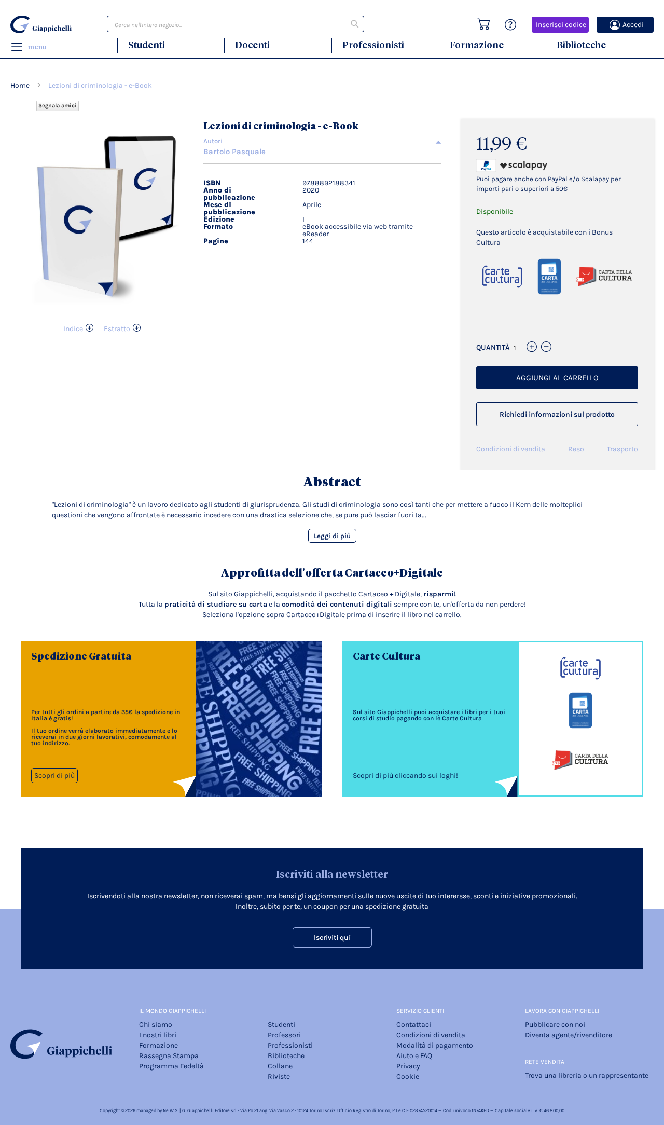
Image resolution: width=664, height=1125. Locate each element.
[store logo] (42, 24)
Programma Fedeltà (171, 1066)
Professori (284, 1035)
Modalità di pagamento (434, 1045)
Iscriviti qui (332, 937)
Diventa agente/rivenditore (568, 1035)
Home (20, 85)
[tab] (322, 141)
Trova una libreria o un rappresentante (586, 1075)
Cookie (407, 1076)
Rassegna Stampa (169, 1055)
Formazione (477, 44)
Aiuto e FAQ (414, 1055)
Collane (280, 1066)
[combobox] (235, 24)
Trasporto (622, 449)
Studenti (146, 44)
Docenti (252, 44)
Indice (73, 328)
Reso (576, 449)
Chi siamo (155, 1024)
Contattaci (413, 1024)
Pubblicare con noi (555, 1024)
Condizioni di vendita (510, 449)
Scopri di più (54, 775)
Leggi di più (332, 536)
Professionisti (373, 44)
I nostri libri (157, 1035)
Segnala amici (57, 105)
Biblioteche (581, 44)
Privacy (408, 1066)
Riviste (279, 1076)
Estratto (117, 328)
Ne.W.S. (170, 1110)
